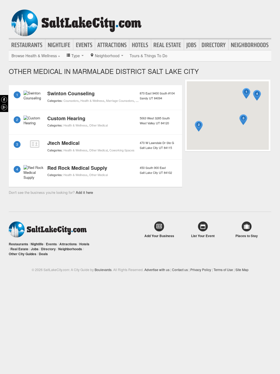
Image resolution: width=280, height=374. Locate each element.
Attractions (112, 44)
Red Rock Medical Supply (77, 167)
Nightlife (59, 44)
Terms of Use (223, 269)
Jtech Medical (63, 142)
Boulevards (103, 269)
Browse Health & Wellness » (35, 55)
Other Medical (98, 125)
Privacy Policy (200, 269)
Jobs (191, 44)
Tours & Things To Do (148, 55)
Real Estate (167, 44)
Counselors (71, 100)
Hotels (140, 44)
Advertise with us (157, 269)
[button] (246, 93)
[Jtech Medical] (34, 144)
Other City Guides (22, 253)
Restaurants (27, 44)
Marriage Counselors (120, 100)
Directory (213, 44)
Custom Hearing (66, 118)
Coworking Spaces (122, 150)
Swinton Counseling (71, 93)
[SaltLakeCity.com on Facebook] (4, 100)
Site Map (242, 269)
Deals (43, 253)
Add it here (84, 192)
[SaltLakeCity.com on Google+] (4, 107)
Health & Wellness (92, 100)
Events (84, 44)
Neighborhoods (250, 44)
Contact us (180, 269)
